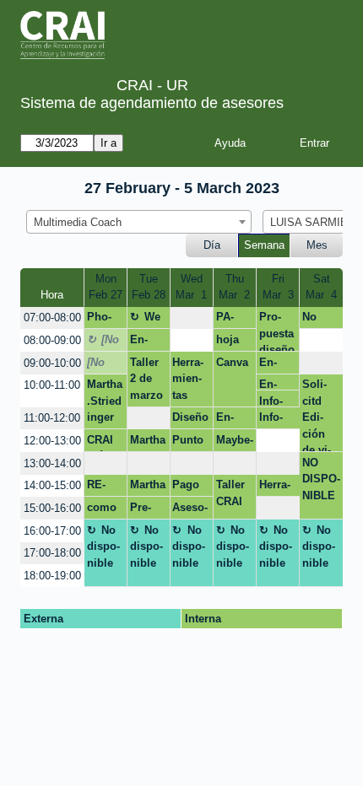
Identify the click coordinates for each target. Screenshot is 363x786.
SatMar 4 (321, 287)
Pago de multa (187, 487)
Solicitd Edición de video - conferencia (318, 415)
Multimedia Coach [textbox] (78, 222)
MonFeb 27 (105, 287)
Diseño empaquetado (190, 420)
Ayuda (230, 143)
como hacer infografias (104, 510)
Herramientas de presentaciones (276, 487)
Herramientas (187, 378)
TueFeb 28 (148, 287)
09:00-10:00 (52, 363)
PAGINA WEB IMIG (229, 319)
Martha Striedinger (147, 442)
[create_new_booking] (192, 318)
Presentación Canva (146, 510)
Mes (317, 245)
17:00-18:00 (52, 552)
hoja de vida (227, 342)
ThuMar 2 (234, 287)
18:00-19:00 (52, 575)
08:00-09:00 (52, 340)
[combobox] (139, 222)
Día (211, 245)
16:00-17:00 (52, 531)
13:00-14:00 (52, 463)
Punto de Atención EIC (187, 442)
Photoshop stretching (105, 319)
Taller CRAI (230, 493)
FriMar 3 (278, 287)
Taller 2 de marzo (146, 378)
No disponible (318, 319)
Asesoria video (190, 510)
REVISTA (103, 487)
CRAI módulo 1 (103, 442)
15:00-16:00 (52, 508)
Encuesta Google (147, 342)
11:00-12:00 (52, 418)
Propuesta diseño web (277, 331)
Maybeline (234, 442)
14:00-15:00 (52, 485)
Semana (264, 245)
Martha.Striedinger (104, 400)
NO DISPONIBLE (321, 479)
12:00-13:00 (52, 440)
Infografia (274, 401)
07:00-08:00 (52, 317)
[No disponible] (103, 342)
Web (145, 319)
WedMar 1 (191, 287)
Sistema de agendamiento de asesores (152, 102)
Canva (232, 362)
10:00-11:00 (52, 385)
